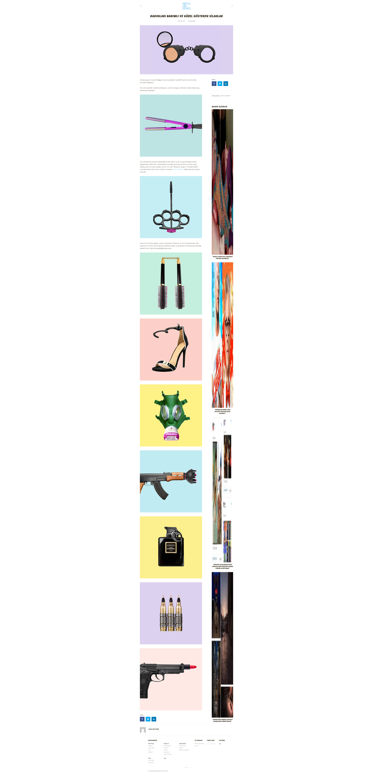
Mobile (181, 748)
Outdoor (150, 752)
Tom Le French (178, 169)
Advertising (151, 743)
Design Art (166, 743)
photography (216, 96)
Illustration (167, 752)
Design (165, 750)
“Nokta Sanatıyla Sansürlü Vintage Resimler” (222, 257)
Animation (151, 762)
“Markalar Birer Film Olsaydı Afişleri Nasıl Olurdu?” (222, 411)
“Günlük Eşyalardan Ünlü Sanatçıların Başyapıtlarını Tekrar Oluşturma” (222, 566)
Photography (191, 21)
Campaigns (151, 748)
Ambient (150, 745)
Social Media (182, 745)
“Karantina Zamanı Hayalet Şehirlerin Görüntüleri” (222, 720)
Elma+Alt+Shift (154, 729)
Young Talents (167, 754)
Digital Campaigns (184, 750)
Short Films (151, 760)
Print (149, 750)
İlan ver (197, 745)
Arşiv (165, 758)
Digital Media (182, 743)
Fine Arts (166, 748)
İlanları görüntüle (199, 743)
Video (149, 758)
